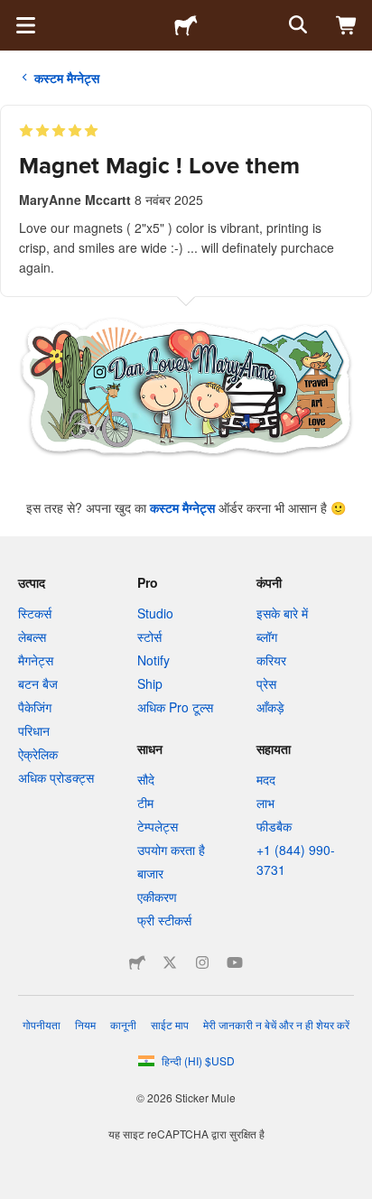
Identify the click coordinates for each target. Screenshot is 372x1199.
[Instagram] (202, 962)
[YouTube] (235, 962)
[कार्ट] (346, 25)
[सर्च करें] (296, 25)
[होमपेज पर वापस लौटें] (186, 25)
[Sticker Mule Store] (137, 962)
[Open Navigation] (25, 25)
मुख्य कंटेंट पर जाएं (13, 13)
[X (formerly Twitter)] (170, 962)
